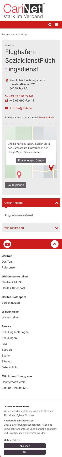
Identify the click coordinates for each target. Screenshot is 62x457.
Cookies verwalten (17, 406)
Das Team (8, 261)
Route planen (15, 185)
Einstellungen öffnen (31, 160)
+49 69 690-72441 (21, 96)
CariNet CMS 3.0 (12, 282)
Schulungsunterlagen (15, 332)
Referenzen (9, 267)
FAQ (4, 343)
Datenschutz (10, 367)
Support (7, 349)
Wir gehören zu (14, 227)
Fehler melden (46, 117)
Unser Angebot (13, 202)
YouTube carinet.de (7, 244)
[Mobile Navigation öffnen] (57, 25)
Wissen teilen (10, 317)
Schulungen (9, 338)
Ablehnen (24, 445)
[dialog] (31, 432)
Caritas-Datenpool (13, 288)
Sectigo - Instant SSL (15, 387)
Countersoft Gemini (14, 382)
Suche (6, 355)
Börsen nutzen (11, 302)
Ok (24, 452)
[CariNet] (31, 10)
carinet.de (21, 34)
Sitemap (7, 361)
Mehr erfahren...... (14, 440)
